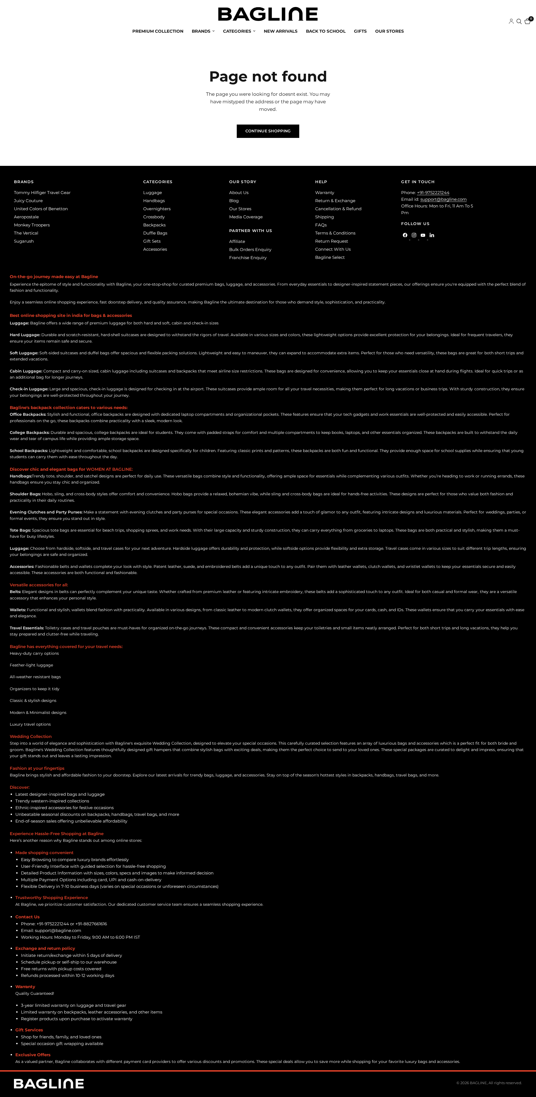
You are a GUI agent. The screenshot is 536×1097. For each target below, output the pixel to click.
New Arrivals (281, 31)
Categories (237, 31)
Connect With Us (333, 249)
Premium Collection (157, 31)
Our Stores (389, 31)
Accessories (155, 249)
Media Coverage (246, 216)
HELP (321, 182)
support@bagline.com (443, 199)
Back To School (326, 31)
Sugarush (24, 241)
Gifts (360, 31)
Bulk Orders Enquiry (250, 249)
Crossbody (154, 216)
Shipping (324, 216)
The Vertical (26, 233)
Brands (201, 31)
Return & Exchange (335, 200)
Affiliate (237, 241)
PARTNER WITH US (250, 231)
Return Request (331, 241)
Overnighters (157, 208)
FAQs (321, 225)
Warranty (324, 192)
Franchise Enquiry (248, 257)
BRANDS (24, 182)
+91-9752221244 (433, 192)
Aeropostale (26, 216)
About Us (238, 192)
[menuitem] (158, 31)
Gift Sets (152, 241)
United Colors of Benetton (41, 208)
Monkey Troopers (32, 225)
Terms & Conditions (335, 233)
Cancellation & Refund (338, 208)
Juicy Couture (28, 200)
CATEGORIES (158, 182)
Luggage (152, 192)
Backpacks (154, 225)
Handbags (154, 200)
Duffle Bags (155, 233)
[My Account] (511, 21)
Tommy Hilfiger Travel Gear (42, 192)
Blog (234, 200)
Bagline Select (330, 257)
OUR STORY (243, 182)
